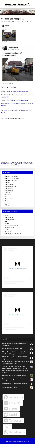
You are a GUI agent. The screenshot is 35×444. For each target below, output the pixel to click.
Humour (28, 21)
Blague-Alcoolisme (11, 180)
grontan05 (20, 21)
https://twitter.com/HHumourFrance (17, 100)
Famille (7, 223)
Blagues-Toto (9, 190)
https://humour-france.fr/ (21, 91)
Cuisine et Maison (10, 219)
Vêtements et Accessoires (13, 234)
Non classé (8, 232)
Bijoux (6, 215)
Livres (6, 230)
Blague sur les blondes (12, 178)
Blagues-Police (9, 188)
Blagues (7, 182)
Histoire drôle (9, 199)
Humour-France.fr (17, 4)
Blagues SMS (9, 184)
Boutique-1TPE (9, 217)
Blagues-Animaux (10, 186)
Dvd (6, 221)
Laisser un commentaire (11, 110)
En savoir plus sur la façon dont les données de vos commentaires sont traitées (17, 164)
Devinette (8, 195)
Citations (7, 193)
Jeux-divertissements (11, 225)
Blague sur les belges (11, 176)
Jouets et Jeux (9, 227)
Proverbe (7, 203)
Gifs (6, 197)
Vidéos (7, 205)
